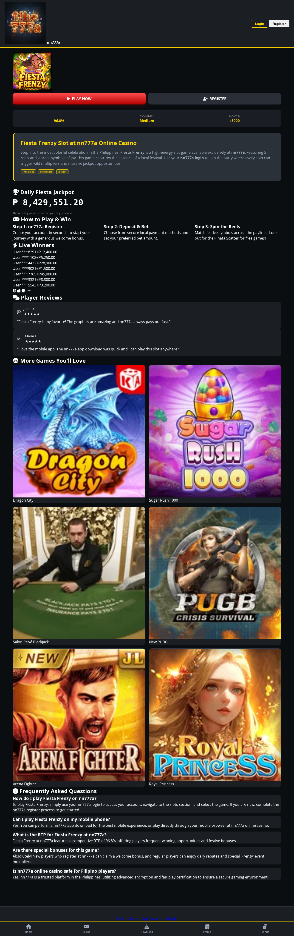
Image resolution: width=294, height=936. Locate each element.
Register (279, 24)
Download (147, 931)
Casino (86, 931)
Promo (207, 931)
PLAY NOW (81, 98)
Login (259, 24)
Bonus (265, 931)
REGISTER (218, 98)
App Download (154, 918)
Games (134, 918)
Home (28, 931)
